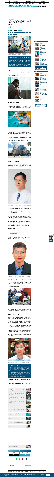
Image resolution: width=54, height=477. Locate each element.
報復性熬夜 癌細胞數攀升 (13, 446)
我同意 (48, 474)
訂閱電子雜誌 (15, 471)
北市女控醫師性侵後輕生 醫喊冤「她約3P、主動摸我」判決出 (17, 426)
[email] (45, 471)
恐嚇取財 (11, 34)
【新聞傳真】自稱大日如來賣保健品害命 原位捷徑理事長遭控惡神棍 (17, 390)
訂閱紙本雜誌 (43, 6)
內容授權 (19, 471)
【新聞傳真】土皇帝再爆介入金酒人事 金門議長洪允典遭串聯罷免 (17, 394)
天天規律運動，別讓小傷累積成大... (43, 82)
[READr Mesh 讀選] (30, 1)
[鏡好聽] (24, 1)
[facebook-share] (8, 30)
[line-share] (10, 30)
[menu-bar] (44, 1)
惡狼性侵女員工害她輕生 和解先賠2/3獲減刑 (15, 406)
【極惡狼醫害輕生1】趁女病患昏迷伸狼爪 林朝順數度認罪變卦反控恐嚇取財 (17, 414)
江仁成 (16, 34)
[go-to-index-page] (10, 1)
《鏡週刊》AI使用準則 (32, 471)
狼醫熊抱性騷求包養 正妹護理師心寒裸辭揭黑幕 (16, 422)
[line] (40, 471)
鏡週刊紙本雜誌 (10, 471)
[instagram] (43, 471)
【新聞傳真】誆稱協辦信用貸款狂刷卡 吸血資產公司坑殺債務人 (17, 398)
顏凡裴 (10, 26)
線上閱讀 (28, 465)
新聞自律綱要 (26, 471)
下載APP (22, 471)
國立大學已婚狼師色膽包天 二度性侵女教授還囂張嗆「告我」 (17, 410)
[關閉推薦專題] (53, 234)
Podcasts (39, 6)
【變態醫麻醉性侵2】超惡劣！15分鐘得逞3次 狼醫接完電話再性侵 (17, 418)
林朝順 (13, 34)
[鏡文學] (27, 1)
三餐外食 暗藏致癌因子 (43, 89)
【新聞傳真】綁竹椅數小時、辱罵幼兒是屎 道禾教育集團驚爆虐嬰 (17, 402)
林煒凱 (10, 27)
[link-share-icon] (11, 30)
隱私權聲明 (6, 475)
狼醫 (8, 34)
